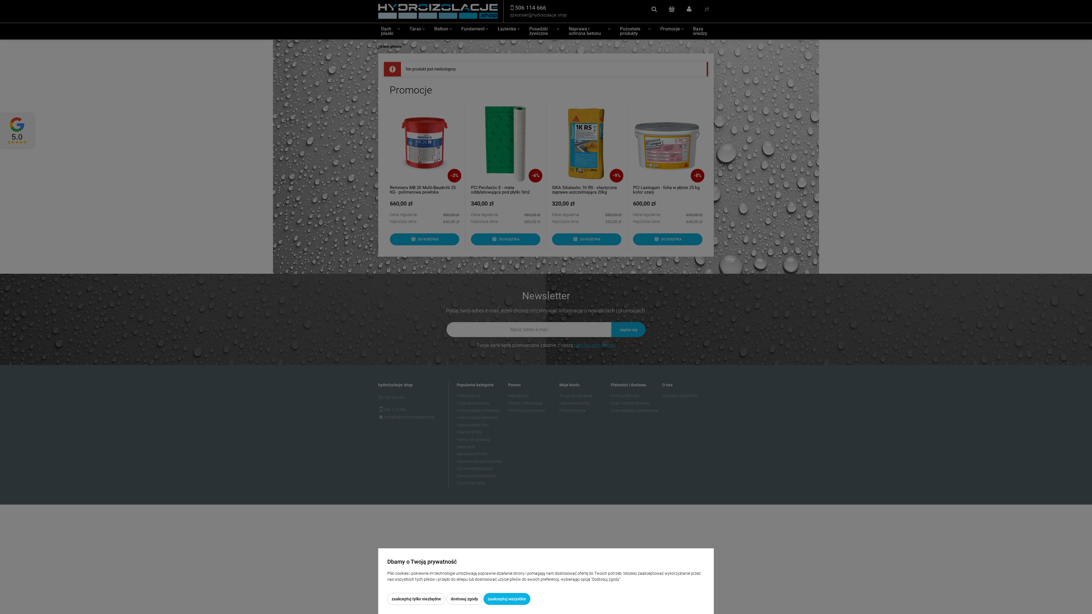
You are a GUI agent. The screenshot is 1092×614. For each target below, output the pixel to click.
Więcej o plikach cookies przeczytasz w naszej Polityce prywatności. (446, 585)
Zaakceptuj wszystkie (507, 599)
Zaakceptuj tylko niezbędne (416, 599)
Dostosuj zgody (464, 599)
